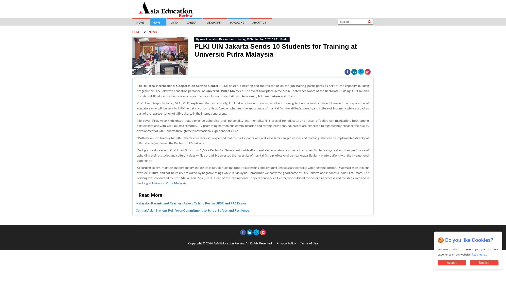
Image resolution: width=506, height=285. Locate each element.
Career (191, 22)
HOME (136, 32)
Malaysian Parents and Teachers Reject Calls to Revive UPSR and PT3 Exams (191, 203)
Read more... (479, 254)
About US (259, 22)
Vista (174, 22)
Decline (484, 263)
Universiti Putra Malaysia (169, 183)
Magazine (237, 22)
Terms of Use (309, 243)
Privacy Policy (286, 243)
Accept (452, 263)
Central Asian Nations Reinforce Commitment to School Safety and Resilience (192, 210)
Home (140, 22)
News (156, 22)
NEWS (153, 32)
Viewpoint (214, 22)
